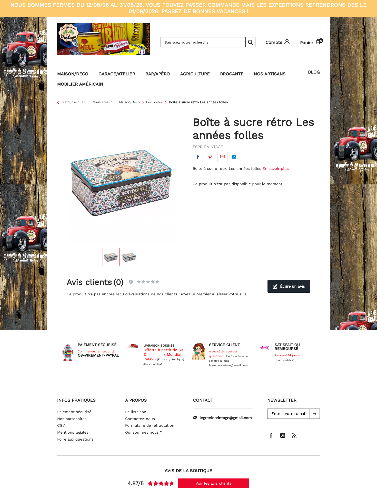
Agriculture (195, 74)
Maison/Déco (72, 74)
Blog (314, 72)
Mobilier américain (80, 84)
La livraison (135, 412)
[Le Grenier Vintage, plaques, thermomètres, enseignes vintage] (103, 42)
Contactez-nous (140, 418)
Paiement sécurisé (74, 412)
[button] (315, 414)
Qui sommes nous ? (143, 432)
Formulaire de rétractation (149, 425)
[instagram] (282, 435)
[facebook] (271, 435)
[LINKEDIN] (234, 157)
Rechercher (250, 42)
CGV (61, 425)
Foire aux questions (75, 439)
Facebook (198, 157)
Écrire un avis (292, 286)
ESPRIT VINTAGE (208, 146)
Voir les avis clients (214, 483)
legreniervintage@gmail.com (226, 417)
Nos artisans (270, 74)
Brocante (232, 74)
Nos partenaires (72, 418)
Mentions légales (72, 432)
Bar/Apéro (157, 74)
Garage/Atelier (116, 74)
